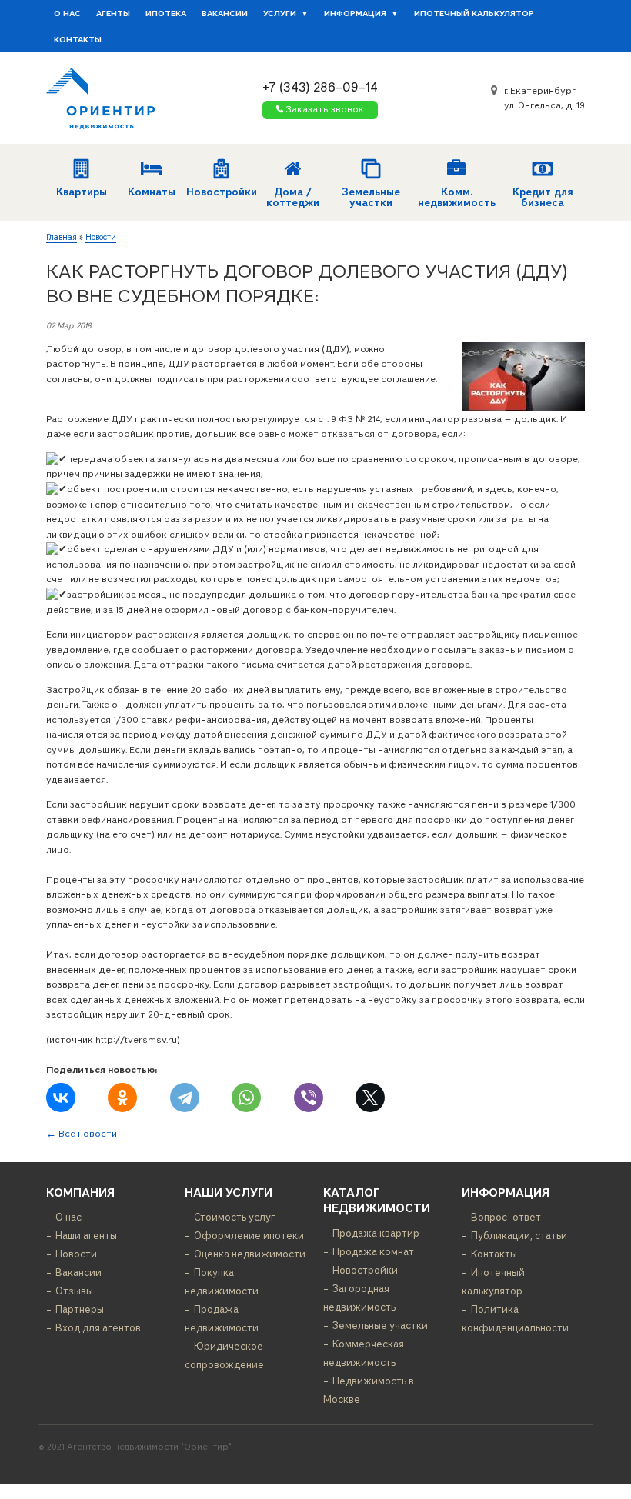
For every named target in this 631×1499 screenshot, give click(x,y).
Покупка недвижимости (222, 1282)
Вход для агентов (98, 1328)
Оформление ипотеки (249, 1235)
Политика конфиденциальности (515, 1319)
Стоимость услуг (234, 1217)
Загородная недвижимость (359, 1298)
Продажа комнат (373, 1251)
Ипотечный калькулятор (474, 13)
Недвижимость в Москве (368, 1390)
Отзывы (74, 1291)
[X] (370, 1097)
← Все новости (81, 1133)
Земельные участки (371, 197)
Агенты (113, 13)
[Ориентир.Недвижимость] (100, 97)
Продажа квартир (375, 1233)
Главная (61, 237)
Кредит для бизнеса (542, 197)
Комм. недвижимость (457, 197)
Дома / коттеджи (292, 197)
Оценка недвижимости (249, 1254)
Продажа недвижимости (222, 1319)
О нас (67, 13)
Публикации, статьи (519, 1235)
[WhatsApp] (246, 1097)
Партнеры (79, 1309)
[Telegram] (184, 1097)
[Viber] (308, 1097)
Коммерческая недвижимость (363, 1353)
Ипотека (165, 13)
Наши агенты (86, 1235)
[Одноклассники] (122, 1097)
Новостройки (221, 192)
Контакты (78, 39)
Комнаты (151, 192)
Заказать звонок (324, 109)
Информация (355, 13)
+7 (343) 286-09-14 (320, 86)
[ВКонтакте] (60, 1097)
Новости (100, 237)
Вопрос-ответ (506, 1217)
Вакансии (225, 13)
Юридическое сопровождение (224, 1356)
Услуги (279, 13)
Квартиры (81, 192)
